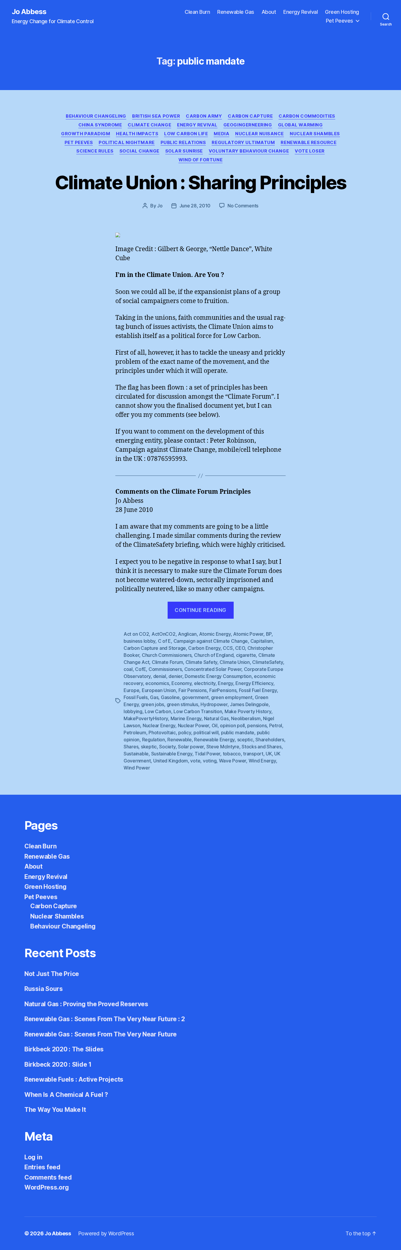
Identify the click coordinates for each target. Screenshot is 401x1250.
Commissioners (165, 669)
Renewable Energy (214, 739)
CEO (240, 648)
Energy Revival (300, 12)
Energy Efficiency (254, 683)
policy (184, 732)
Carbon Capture (250, 116)
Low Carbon (158, 711)
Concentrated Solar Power (213, 669)
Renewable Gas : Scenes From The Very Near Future (100, 1034)
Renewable (179, 739)
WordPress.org (46, 1187)
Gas (154, 697)
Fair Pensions (192, 690)
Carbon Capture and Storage (155, 648)
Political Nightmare (126, 142)
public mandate (237, 732)
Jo (159, 206)
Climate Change (149, 125)
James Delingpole (249, 704)
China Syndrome (100, 125)
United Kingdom (170, 761)
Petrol (275, 725)
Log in (33, 1157)
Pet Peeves (339, 21)
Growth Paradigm (85, 133)
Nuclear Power (193, 725)
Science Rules (94, 151)
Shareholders (269, 739)
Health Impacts (137, 133)
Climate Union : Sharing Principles (200, 182)
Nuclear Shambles (315, 133)
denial (159, 676)
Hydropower (214, 704)
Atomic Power (248, 634)
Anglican (187, 634)
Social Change (139, 151)
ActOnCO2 (163, 634)
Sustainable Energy (171, 754)
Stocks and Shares (261, 747)
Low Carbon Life (186, 133)
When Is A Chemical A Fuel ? (66, 1094)
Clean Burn (197, 12)
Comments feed (48, 1177)
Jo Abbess (29, 11)
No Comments (243, 206)
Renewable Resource (308, 142)
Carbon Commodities (307, 116)
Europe (131, 690)
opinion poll (232, 725)
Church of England (213, 655)
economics (157, 683)
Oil (215, 725)
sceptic (245, 739)
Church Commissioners (167, 655)
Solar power (191, 747)
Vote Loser (310, 151)
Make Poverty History (248, 711)
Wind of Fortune (200, 160)
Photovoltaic (162, 732)
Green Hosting (342, 12)
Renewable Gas (235, 12)
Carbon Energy (204, 648)
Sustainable (136, 754)
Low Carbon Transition (197, 711)
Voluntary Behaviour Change (249, 151)
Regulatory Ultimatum (243, 142)
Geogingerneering (247, 125)
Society (167, 747)
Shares (131, 747)
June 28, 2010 (195, 206)
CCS (227, 648)
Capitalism (261, 641)
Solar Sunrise (184, 151)
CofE (140, 669)
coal (128, 669)
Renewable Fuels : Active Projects (73, 1079)
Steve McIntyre (222, 747)
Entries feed (42, 1167)
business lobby (139, 641)
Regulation (153, 739)
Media (221, 133)
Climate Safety (201, 662)
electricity (204, 683)
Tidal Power (207, 754)
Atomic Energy (215, 634)
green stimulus (182, 704)
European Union (159, 690)
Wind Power (137, 768)
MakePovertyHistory (146, 718)
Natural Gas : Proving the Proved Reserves (86, 1004)
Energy (225, 683)
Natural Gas (216, 718)
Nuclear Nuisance (259, 133)
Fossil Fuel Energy (258, 690)
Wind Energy (262, 761)
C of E (164, 641)
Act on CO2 (136, 634)
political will (205, 732)
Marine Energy (186, 718)
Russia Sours (43, 988)
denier (175, 676)
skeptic (149, 747)
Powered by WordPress (106, 1233)
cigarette (246, 655)
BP (269, 634)
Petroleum (135, 732)
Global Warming (300, 125)
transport (253, 754)
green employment (231, 697)
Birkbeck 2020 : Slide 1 (58, 1064)
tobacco (232, 754)
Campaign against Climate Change (210, 641)
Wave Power (232, 761)
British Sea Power (156, 116)
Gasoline (170, 697)
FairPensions (223, 690)
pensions (257, 725)
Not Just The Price (51, 973)
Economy (181, 683)
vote (195, 761)
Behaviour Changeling (96, 116)
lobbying (133, 711)
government (195, 697)
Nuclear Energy (159, 725)
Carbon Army (204, 116)
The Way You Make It (55, 1109)
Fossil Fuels (136, 697)
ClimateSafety (267, 662)
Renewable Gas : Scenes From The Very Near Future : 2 (104, 1019)
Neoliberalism (246, 718)
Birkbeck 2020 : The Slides (64, 1049)
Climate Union (235, 662)
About (269, 12)
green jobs (152, 704)
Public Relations (183, 142)
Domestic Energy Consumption (218, 676)
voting (209, 761)
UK (269, 754)
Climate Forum (167, 662)
